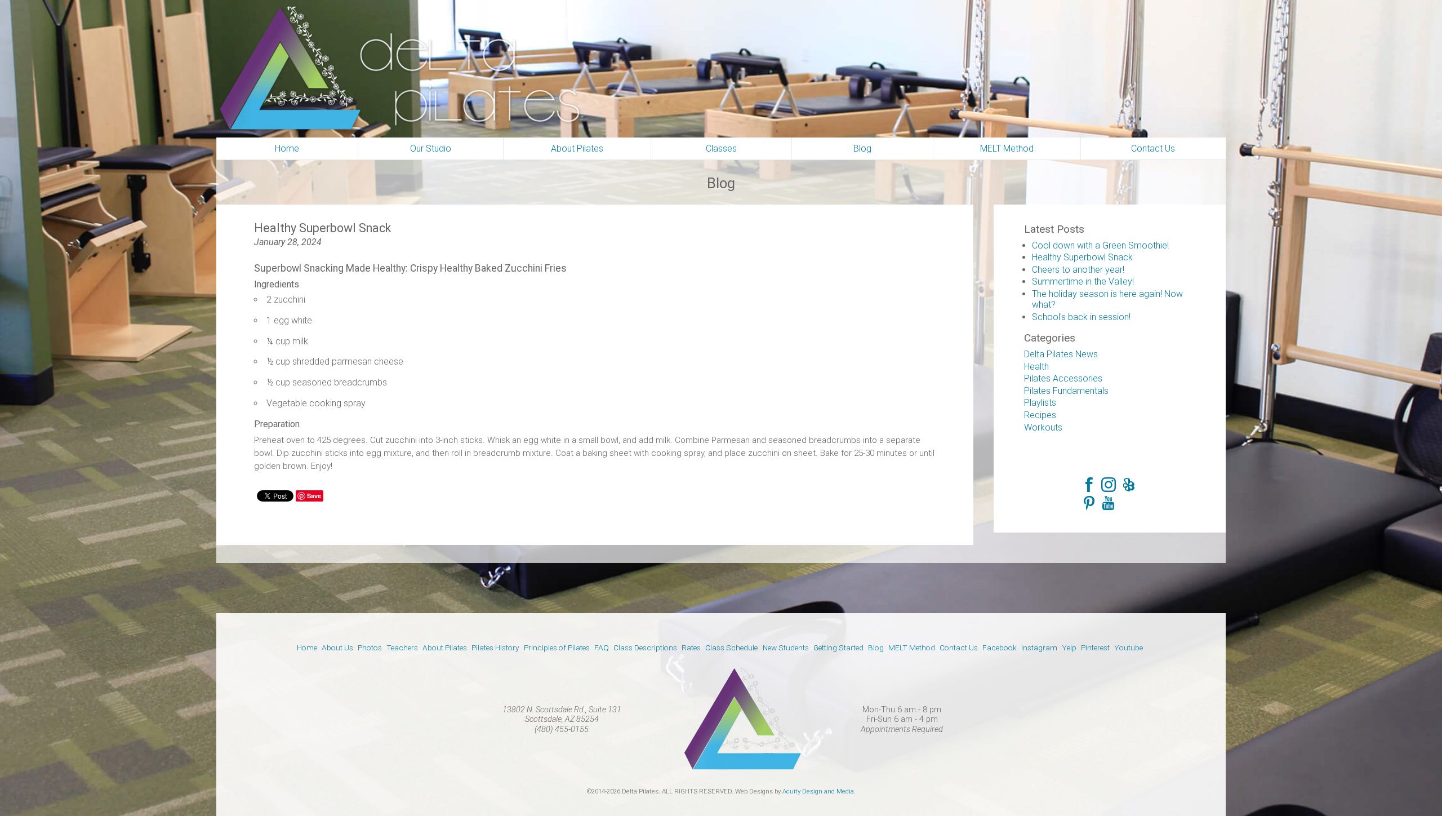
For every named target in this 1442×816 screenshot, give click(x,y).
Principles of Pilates (557, 647)
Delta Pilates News (1061, 354)
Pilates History (495, 647)
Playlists (1040, 402)
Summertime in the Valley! (1083, 281)
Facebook (1089, 484)
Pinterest (1089, 503)
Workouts (1043, 427)
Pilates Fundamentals (1066, 390)
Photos (370, 647)
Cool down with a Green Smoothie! (1100, 245)
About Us (337, 647)
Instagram (1108, 484)
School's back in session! (1081, 317)
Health (1036, 366)
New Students (786, 647)
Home (307, 647)
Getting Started (838, 647)
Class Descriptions (645, 647)
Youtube (1108, 503)
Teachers (402, 647)
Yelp (1127, 484)
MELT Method (911, 647)
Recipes (1040, 415)
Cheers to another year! (1078, 269)
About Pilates (444, 647)
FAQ (601, 647)
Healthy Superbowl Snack (1082, 257)
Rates (691, 647)
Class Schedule (731, 647)
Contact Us (959, 647)
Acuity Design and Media (818, 791)
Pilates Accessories (1063, 378)
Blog (876, 647)
